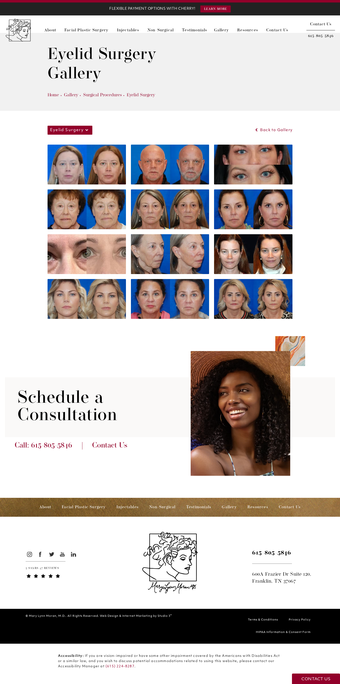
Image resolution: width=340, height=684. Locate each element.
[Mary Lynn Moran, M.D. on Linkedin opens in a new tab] (73, 554)
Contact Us (321, 24)
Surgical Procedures (102, 95)
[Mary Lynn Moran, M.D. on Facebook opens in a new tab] (40, 554)
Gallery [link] (221, 30)
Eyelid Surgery (141, 95)
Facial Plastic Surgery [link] (86, 30)
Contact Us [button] (316, 679)
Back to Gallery (275, 130)
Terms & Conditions (263, 620)
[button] (215, 8)
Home (53, 95)
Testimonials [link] (194, 30)
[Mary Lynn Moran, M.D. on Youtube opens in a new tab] (62, 554)
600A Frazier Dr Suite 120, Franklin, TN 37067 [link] (281, 578)
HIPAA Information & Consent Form (283, 632)
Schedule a (67, 407)
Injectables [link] (128, 30)
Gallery (71, 95)
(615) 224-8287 (120, 666)
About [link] (50, 30)
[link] (320, 36)
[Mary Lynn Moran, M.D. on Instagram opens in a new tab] (29, 554)
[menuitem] (52, 30)
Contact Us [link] (277, 30)
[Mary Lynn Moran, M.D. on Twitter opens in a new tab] (51, 554)
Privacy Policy (300, 620)
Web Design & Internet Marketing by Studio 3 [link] (136, 616)
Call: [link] (43, 446)
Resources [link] (247, 30)
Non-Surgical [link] (160, 30)
